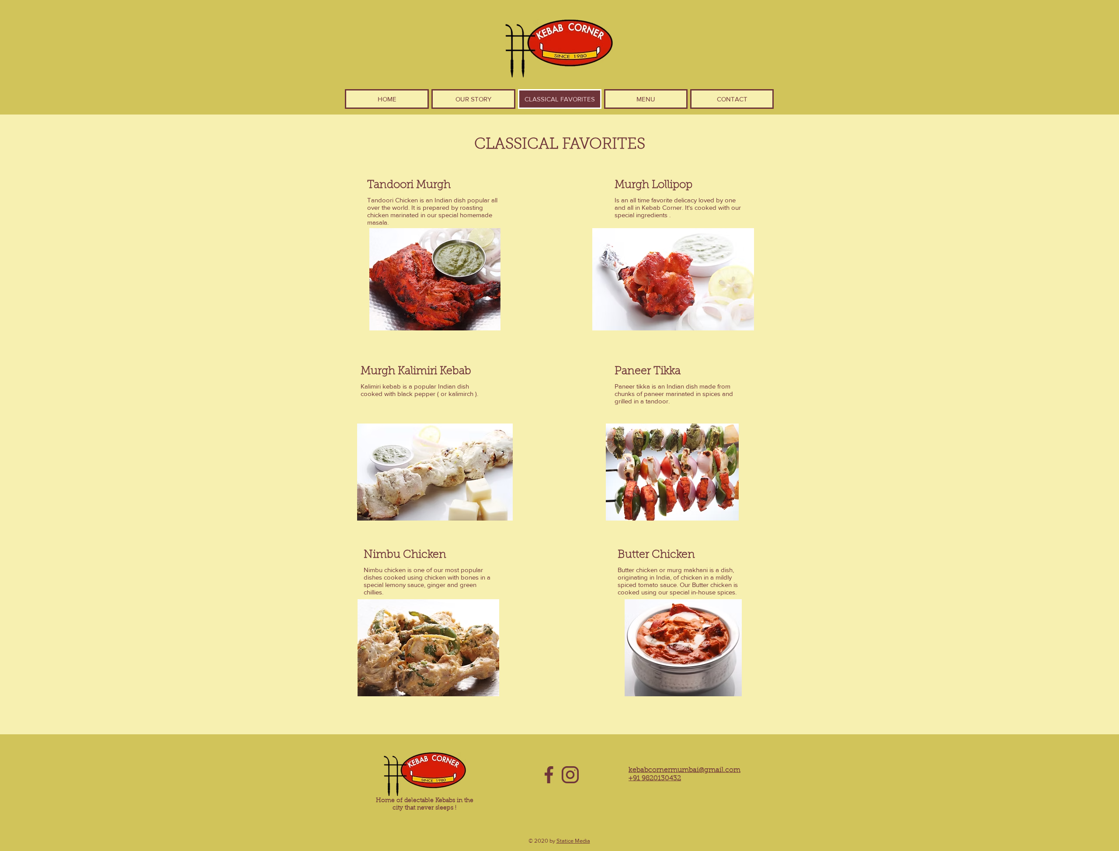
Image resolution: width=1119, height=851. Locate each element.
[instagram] (570, 774)
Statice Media (573, 840)
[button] (646, 99)
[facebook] (548, 774)
